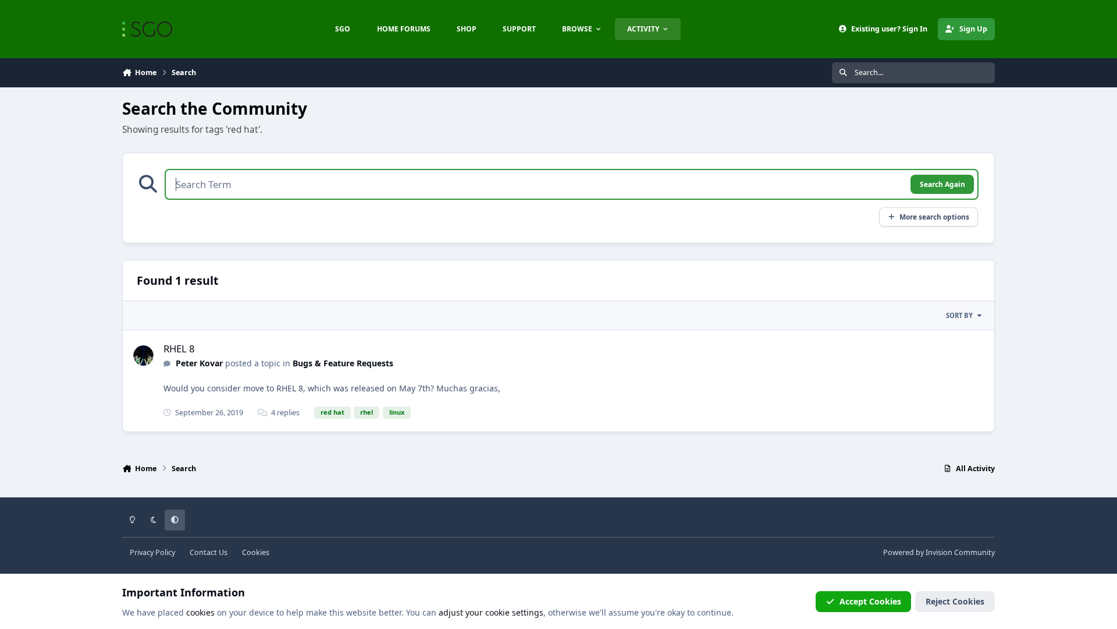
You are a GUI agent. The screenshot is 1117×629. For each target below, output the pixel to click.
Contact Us (208, 552)
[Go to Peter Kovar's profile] (143, 355)
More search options (934, 216)
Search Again (942, 184)
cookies (200, 612)
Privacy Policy (152, 552)
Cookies (255, 552)
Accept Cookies (870, 601)
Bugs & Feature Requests (343, 363)
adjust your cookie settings (491, 612)
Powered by (939, 552)
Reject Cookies (955, 601)
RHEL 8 (179, 348)
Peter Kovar (199, 363)
